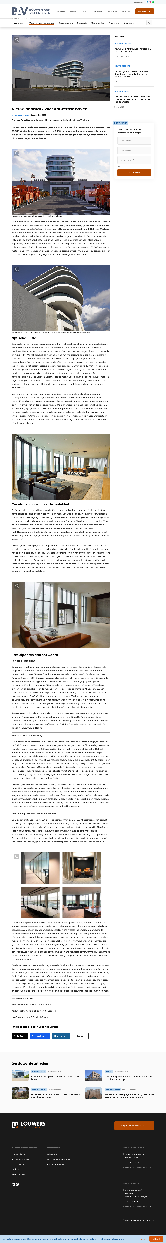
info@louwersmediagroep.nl (138, 1168)
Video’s (85, 11)
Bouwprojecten (20, 115)
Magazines (61, 11)
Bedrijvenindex (144, 11)
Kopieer (80, 1036)
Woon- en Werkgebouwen (41, 23)
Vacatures (126, 11)
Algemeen (19, 23)
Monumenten (98, 23)
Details (144, 1239)
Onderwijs (82, 23)
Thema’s (113, 23)
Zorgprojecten (66, 23)
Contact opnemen (56, 1164)
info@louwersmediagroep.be (139, 1207)
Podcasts (73, 11)
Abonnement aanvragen (59, 1159)
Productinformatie (20, 1159)
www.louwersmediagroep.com (139, 1220)
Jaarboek (129, 23)
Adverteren (98, 11)
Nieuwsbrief (112, 11)
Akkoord (156, 1239)
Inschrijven (134, 172)
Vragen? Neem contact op (133, 1125)
